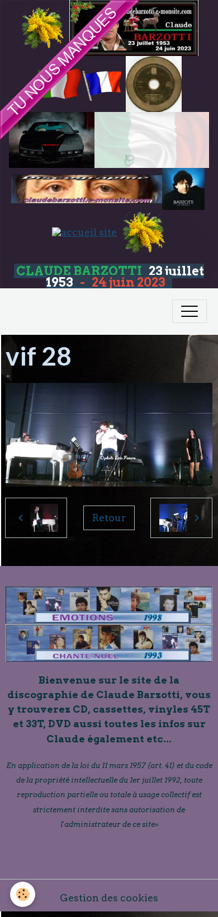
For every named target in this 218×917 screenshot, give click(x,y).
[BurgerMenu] (189, 311)
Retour (109, 517)
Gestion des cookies (109, 898)
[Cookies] (22, 894)
